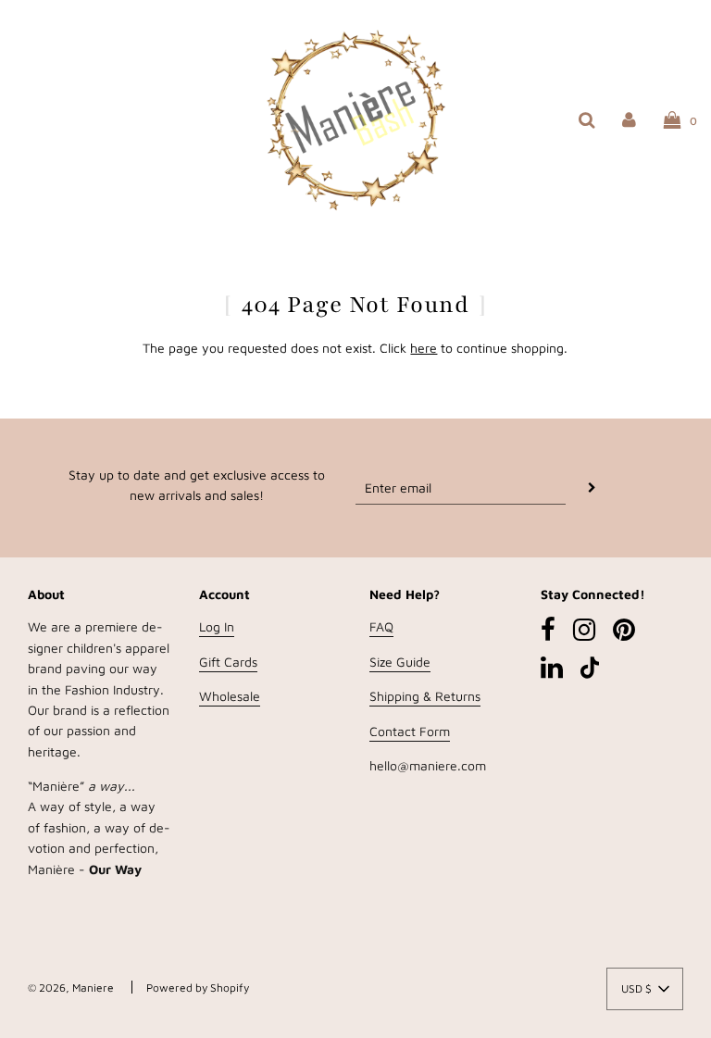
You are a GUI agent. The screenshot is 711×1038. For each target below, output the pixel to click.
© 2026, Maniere (71, 987)
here (423, 348)
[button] (644, 989)
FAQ (381, 626)
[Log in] (629, 119)
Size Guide (399, 661)
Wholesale (229, 696)
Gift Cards (228, 661)
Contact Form (409, 731)
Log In (216, 626)
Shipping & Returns (424, 696)
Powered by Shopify (197, 987)
